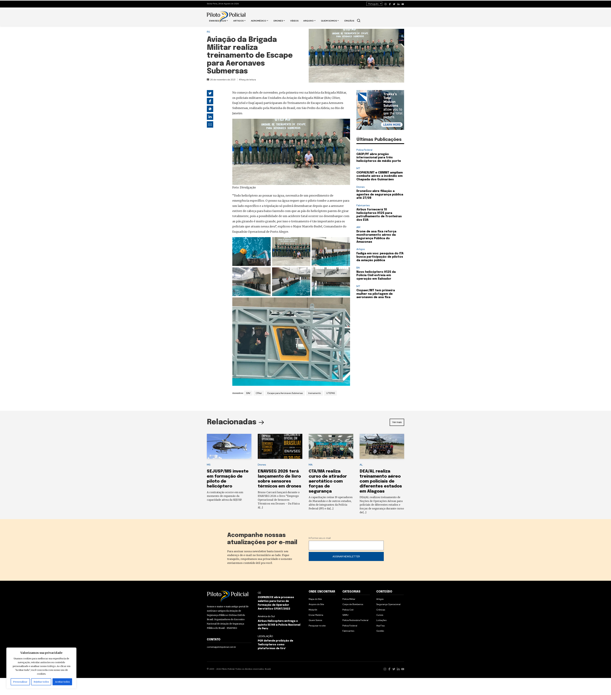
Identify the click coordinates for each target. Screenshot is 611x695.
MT (358, 168)
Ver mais (397, 422)
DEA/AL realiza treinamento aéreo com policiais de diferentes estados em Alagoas (381, 481)
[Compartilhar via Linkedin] (210, 116)
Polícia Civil (347, 609)
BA (358, 267)
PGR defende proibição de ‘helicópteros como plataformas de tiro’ (275, 644)
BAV (248, 393)
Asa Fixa (380, 625)
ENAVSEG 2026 (217, 20)
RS (208, 31)
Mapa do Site (315, 599)
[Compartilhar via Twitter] (210, 93)
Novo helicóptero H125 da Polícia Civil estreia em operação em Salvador (376, 275)
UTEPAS (330, 393)
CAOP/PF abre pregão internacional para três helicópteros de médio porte (378, 157)
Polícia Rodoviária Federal (355, 620)
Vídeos (294, 20)
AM (358, 227)
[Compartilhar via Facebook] (210, 101)
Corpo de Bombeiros (352, 604)
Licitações (381, 620)
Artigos (238, 20)
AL (361, 464)
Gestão (380, 630)
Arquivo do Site (316, 604)
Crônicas (380, 609)
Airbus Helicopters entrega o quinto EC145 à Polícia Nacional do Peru (279, 625)
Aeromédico (258, 20)
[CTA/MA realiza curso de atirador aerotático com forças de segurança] (331, 446)
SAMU (345, 615)
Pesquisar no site (317, 625)
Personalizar (20, 681)
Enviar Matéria (316, 615)
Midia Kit (313, 609)
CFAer (259, 393)
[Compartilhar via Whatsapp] (210, 109)
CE (259, 592)
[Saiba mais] (380, 110)
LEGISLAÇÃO (265, 636)
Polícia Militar (348, 599)
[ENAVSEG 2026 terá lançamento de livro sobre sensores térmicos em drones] (280, 446)
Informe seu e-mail (320, 538)
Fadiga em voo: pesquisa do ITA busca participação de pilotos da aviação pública (380, 257)
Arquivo (308, 20)
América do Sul (266, 616)
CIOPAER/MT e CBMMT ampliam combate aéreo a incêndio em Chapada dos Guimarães (379, 176)
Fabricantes (363, 205)
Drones (278, 20)
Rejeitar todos (41, 681)
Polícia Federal (364, 150)
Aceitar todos (62, 681)
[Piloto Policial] (226, 14)
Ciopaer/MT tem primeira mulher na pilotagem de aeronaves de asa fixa (375, 294)
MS (209, 464)
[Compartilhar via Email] (210, 124)
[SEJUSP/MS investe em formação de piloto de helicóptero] (229, 446)
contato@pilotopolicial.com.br (221, 647)
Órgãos (349, 20)
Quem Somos (329, 20)
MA (311, 464)
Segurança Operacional (388, 604)
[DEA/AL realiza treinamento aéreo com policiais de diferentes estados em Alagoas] (382, 446)
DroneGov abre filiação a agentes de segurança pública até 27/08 (379, 194)
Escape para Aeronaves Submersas (285, 393)
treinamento (314, 393)
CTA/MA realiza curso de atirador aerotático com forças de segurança (328, 481)
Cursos (379, 615)
